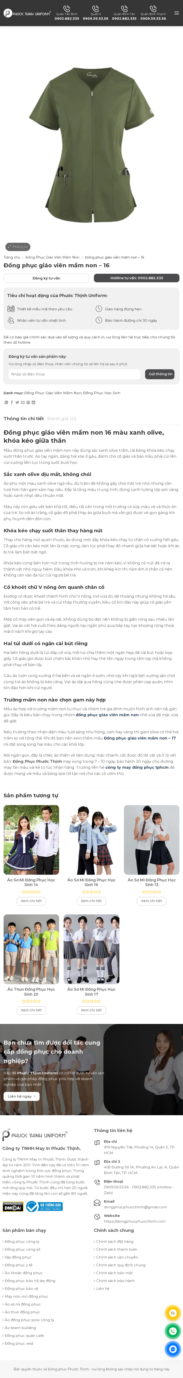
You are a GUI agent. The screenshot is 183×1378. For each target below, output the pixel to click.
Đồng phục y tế (18, 1265)
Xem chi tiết (31, 901)
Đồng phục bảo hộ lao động (30, 1280)
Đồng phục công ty (22, 1241)
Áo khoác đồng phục (24, 1273)
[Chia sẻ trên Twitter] (17, 403)
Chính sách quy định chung (121, 1265)
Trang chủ (12, 257)
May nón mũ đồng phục (26, 1296)
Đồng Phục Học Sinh (101, 393)
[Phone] (172, 1331)
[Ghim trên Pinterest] (28, 403)
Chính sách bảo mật (114, 1273)
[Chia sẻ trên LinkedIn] (33, 403)
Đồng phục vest (19, 1343)
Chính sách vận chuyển (117, 1257)
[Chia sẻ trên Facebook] (12, 403)
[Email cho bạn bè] (23, 403)
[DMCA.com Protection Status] (13, 1206)
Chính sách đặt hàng (114, 1241)
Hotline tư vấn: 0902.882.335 (137, 278)
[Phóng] (17, 247)
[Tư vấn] (172, 1313)
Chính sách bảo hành (115, 1280)
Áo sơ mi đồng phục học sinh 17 (91, 992)
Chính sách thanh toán (116, 1249)
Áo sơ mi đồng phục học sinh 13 (152, 882)
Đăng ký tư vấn (46, 278)
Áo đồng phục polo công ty (29, 1320)
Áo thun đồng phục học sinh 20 (31, 992)
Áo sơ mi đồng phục (23, 1304)
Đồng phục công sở (22, 1249)
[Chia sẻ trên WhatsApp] (6, 403)
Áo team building (20, 1327)
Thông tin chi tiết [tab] (24, 418)
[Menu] (176, 13)
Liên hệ (102, 1288)
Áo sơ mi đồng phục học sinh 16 (91, 882)
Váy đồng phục (18, 1257)
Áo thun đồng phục (22, 1312)
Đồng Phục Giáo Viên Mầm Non (52, 257)
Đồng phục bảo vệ (21, 1288)
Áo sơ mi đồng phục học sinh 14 (31, 882)
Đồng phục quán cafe (24, 1335)
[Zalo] (172, 1349)
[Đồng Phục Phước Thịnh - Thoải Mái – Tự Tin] (27, 13)
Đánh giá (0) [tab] (61, 418)
